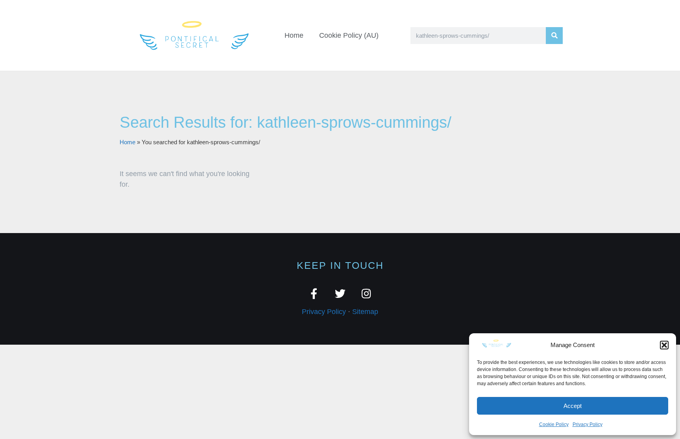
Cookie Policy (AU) (349, 35)
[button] (664, 345)
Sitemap (365, 312)
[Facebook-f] (314, 293)
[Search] (554, 35)
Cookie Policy (554, 424)
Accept (573, 405)
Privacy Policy (587, 424)
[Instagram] (366, 293)
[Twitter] (340, 293)
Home (294, 35)
